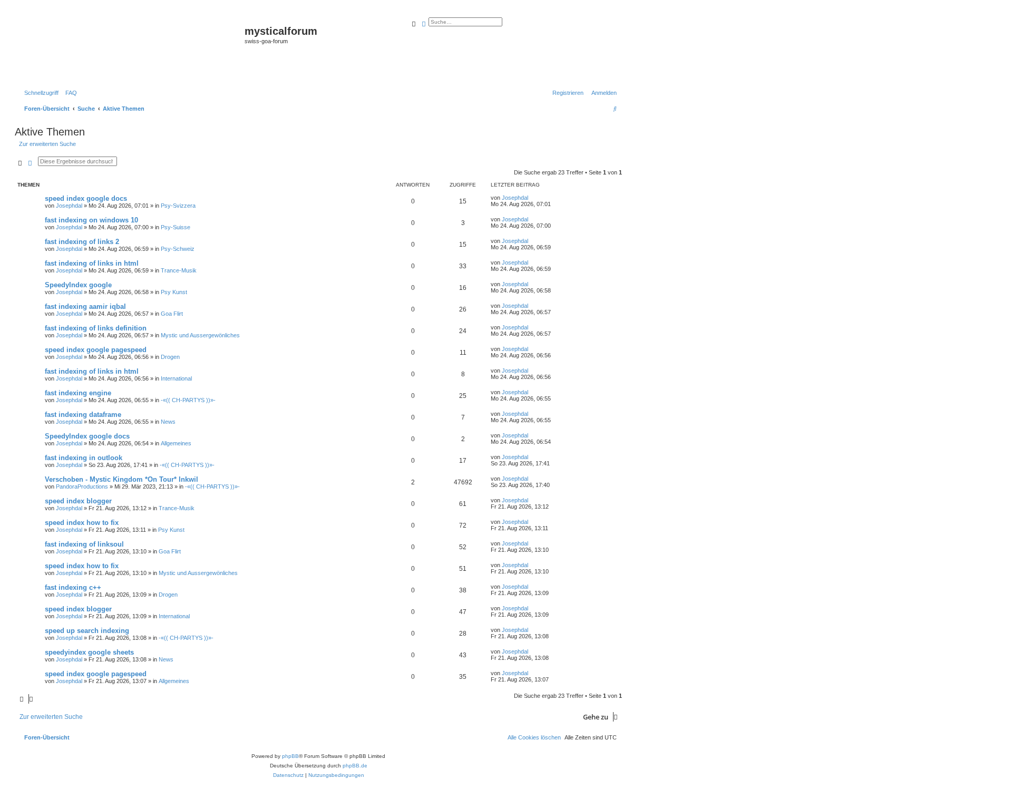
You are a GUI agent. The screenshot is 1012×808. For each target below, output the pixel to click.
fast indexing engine (78, 393)
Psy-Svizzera (178, 205)
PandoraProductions (82, 486)
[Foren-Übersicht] (131, 48)
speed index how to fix (82, 523)
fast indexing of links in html (92, 263)
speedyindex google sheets (89, 652)
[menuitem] (69, 92)
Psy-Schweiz (177, 249)
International (176, 378)
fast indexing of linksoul (84, 544)
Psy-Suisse (175, 227)
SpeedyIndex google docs (87, 436)
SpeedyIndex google (78, 285)
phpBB (290, 756)
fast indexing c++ (73, 587)
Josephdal (69, 205)
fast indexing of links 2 (82, 242)
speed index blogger (78, 501)
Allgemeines (176, 443)
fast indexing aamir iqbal (85, 306)
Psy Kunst (174, 292)
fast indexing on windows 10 (91, 220)
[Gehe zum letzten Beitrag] (532, 197)
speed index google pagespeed (96, 350)
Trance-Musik (179, 270)
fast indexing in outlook (83, 458)
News (168, 421)
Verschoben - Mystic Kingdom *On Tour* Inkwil (121, 479)
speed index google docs (86, 198)
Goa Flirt (172, 313)
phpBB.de (355, 765)
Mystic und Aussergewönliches (200, 335)
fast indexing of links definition (96, 328)
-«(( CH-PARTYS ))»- (188, 400)
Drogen (170, 357)
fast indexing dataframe (83, 414)
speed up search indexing (87, 631)
